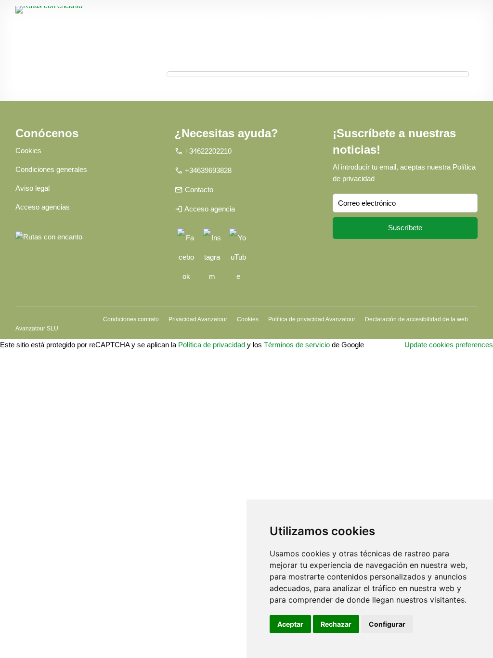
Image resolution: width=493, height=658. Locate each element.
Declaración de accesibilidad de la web (416, 319)
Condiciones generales (51, 169)
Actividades (294, 17)
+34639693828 (208, 170)
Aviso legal (32, 188)
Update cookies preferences (448, 345)
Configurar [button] (387, 624)
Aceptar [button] (290, 624)
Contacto (199, 189)
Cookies (28, 150)
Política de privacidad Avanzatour (311, 319)
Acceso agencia (209, 209)
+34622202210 (208, 151)
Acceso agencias (42, 207)
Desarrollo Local (352, 17)
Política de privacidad (211, 345)
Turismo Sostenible (413, 17)
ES (456, 17)
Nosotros (253, 17)
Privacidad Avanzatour (198, 319)
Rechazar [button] (336, 624)
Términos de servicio (297, 345)
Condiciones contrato (131, 319)
